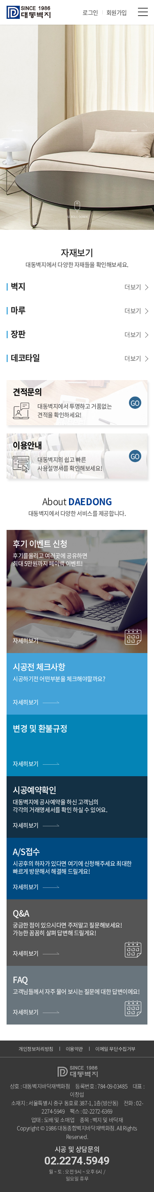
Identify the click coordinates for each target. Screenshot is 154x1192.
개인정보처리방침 (35, 1048)
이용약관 (74, 1048)
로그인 (90, 12)
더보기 (132, 287)
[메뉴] (143, 11)
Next (139, 127)
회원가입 (116, 12)
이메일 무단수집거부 (115, 1048)
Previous (14, 127)
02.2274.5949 (77, 1161)
